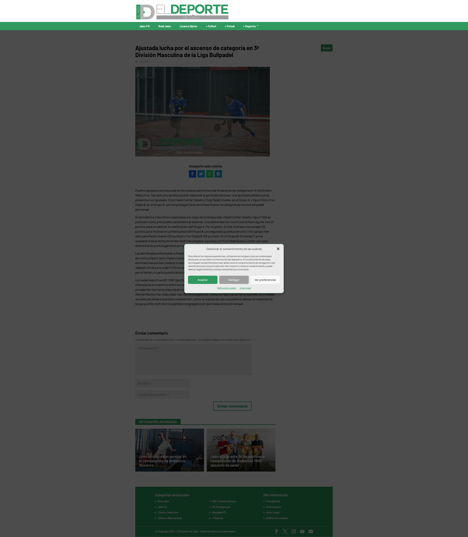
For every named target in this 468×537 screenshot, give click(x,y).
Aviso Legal (245, 288)
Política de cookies (226, 288)
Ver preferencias (265, 280)
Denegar (234, 280)
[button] (278, 249)
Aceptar (203, 280)
